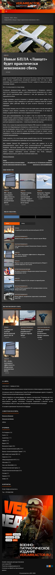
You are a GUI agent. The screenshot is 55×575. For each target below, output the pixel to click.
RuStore (28, 406)
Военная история (7, 446)
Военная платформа (8, 419)
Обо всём (5, 462)
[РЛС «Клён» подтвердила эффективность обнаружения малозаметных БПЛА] (11, 181)
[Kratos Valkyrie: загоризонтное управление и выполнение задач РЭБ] (9, 296)
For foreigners (6, 432)
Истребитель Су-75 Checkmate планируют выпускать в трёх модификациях (40, 162)
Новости (6, 55)
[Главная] (3, 11)
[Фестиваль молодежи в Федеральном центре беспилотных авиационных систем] (9, 271)
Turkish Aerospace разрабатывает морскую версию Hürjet (30, 238)
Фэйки (4, 478)
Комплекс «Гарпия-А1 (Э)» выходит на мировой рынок (43, 195)
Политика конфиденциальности (11, 566)
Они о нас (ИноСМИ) (8, 465)
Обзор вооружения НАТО (21, 236)
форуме (22, 397)
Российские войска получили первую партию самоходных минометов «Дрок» (14, 162)
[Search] (52, 11)
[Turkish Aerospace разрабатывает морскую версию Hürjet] (9, 237)
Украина (17, 228)
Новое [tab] (7, 223)
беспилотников (33, 147)
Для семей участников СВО (10, 454)
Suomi (4, 435)
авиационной (26, 133)
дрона (45, 99)
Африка (4, 440)
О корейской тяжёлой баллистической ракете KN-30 (29, 230)
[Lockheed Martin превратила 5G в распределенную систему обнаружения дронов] (9, 288)
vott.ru (4, 422)
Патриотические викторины (10, 468)
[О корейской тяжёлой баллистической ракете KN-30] (9, 229)
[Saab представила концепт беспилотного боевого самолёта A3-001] (9, 246)
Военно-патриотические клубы (11, 448)
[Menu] (6, 11)
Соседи (4, 473)
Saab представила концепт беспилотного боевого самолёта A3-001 (43, 333)
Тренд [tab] (23, 223)
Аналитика (5, 438)
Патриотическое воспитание (22, 269)
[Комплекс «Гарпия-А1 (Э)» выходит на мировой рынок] (44, 181)
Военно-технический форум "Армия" (12, 451)
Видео (4, 443)
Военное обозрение (8, 156)
